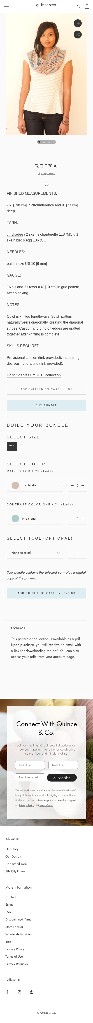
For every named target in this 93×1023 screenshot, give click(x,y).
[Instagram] (20, 992)
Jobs (8, 941)
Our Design (13, 856)
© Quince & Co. (46, 1013)
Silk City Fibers (15, 871)
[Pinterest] (32, 992)
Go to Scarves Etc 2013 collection (34, 375)
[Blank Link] (46, 6)
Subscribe (62, 777)
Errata (9, 904)
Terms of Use (14, 956)
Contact (10, 897)
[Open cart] (87, 6)
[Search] (79, 6)
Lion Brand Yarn (16, 864)
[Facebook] (7, 992)
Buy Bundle (46, 405)
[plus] (78, 23)
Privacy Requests (16, 964)
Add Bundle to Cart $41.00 (47, 593)
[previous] (33, 142)
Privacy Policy (26, 805)
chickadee (15, 234)
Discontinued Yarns (18, 919)
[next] (60, 142)
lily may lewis (46, 173)
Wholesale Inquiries (18, 934)
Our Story (11, 849)
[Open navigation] (6, 6)
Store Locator (14, 927)
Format (18, 627)
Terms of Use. (46, 805)
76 (12, 446)
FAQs (9, 912)
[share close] (78, 34)
